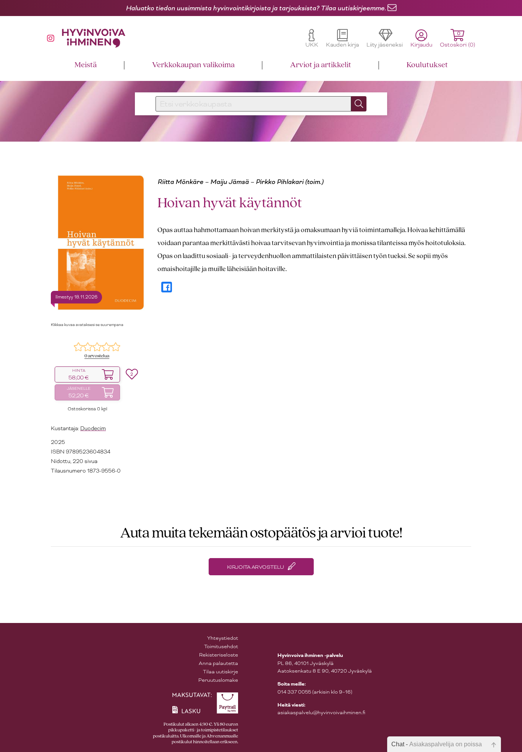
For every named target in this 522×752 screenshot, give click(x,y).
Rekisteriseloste (218, 655)
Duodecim (93, 428)
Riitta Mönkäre (180, 182)
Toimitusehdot (221, 646)
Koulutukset (427, 65)
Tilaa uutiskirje (220, 671)
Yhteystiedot (222, 638)
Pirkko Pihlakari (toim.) (289, 182)
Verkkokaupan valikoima (193, 65)
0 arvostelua (96, 355)
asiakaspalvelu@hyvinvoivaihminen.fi (321, 712)
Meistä (86, 65)
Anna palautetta (218, 663)
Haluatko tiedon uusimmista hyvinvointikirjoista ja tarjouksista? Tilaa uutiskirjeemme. (256, 8)
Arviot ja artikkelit (320, 65)
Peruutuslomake (218, 680)
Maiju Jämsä (229, 182)
